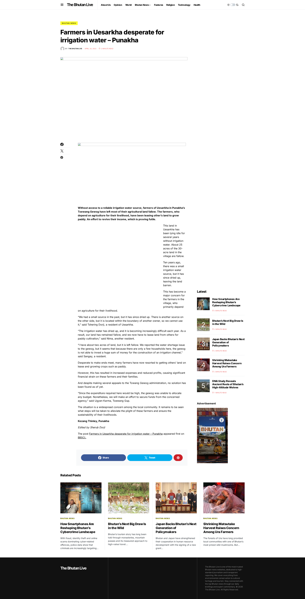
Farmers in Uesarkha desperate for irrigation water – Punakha (126, 433)
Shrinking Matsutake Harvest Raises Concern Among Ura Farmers (226, 363)
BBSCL (82, 437)
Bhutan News (69, 23)
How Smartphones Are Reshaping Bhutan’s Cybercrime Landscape (226, 302)
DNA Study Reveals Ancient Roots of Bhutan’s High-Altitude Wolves (228, 384)
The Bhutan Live (80, 4)
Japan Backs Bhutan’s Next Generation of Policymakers (228, 342)
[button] (62, 5)
